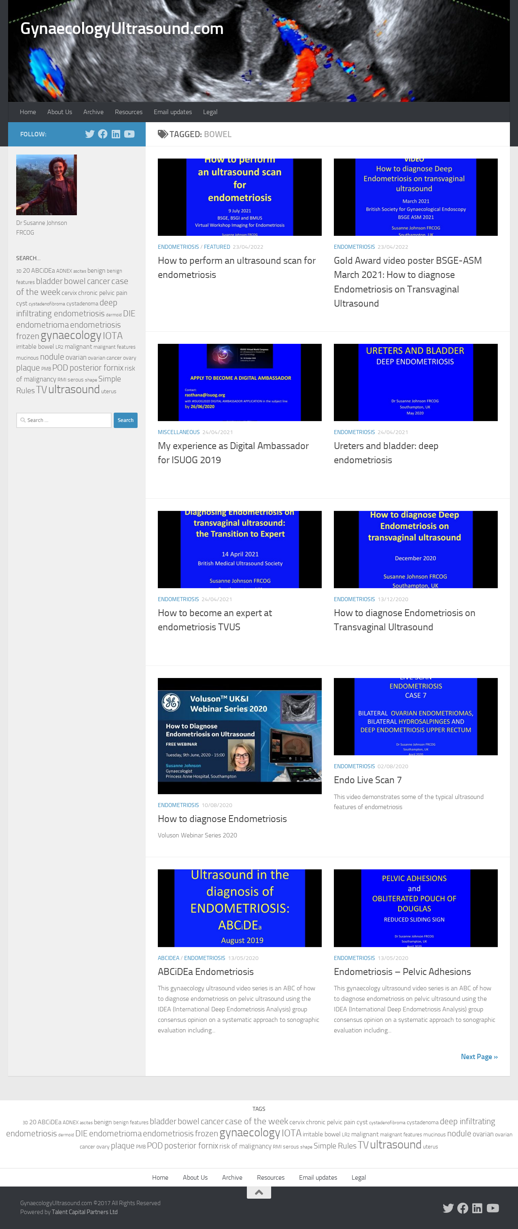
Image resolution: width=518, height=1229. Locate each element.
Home (28, 112)
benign (96, 270)
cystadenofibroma (47, 304)
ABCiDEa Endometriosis (206, 971)
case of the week (256, 1121)
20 (26, 270)
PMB (46, 369)
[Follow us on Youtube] (129, 134)
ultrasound (74, 389)
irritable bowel (35, 346)
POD (60, 368)
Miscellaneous (179, 432)
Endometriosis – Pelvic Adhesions (402, 971)
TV (41, 390)
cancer (98, 281)
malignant (78, 346)
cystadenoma (82, 303)
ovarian (76, 357)
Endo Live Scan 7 (368, 780)
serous (76, 379)
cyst (22, 303)
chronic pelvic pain (102, 293)
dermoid (114, 315)
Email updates (173, 112)
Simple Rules (335, 1146)
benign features (131, 1122)
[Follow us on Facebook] (103, 134)
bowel (75, 281)
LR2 (59, 347)
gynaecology (71, 335)
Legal (210, 112)
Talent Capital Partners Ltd (85, 1212)
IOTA (113, 335)
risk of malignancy (245, 1146)
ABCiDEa (168, 958)
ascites (79, 271)
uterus (109, 391)
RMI (61, 380)
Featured (217, 247)
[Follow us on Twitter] (90, 134)
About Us (59, 112)
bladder (49, 281)
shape (91, 380)
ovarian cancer (105, 357)
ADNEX (64, 271)
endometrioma (42, 325)
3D (18, 271)
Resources (128, 112)
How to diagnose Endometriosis (222, 818)
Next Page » (479, 1056)
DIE (129, 313)
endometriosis (95, 325)
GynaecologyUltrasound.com (122, 28)
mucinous (27, 357)
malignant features (114, 347)
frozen (27, 336)
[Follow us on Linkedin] (116, 134)
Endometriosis (178, 247)
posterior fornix (96, 368)
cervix (69, 293)
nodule (52, 357)
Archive (93, 112)
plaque (28, 368)
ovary (129, 357)
